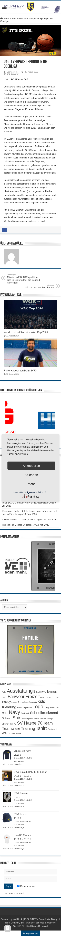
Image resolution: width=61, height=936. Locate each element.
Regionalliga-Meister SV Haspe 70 (19, 525)
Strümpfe (5, 724)
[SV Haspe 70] (30, 7)
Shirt (17, 717)
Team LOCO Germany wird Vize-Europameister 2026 (28, 502)
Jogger (14, 702)
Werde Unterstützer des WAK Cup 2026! (26, 332)
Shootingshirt (27, 719)
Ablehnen (31, 475)
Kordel (19, 708)
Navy (14, 712)
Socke (36, 719)
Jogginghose (23, 702)
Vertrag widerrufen (30, 933)
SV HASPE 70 (20, 926)
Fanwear (16, 696)
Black (53, 691)
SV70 (13, 723)
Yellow (18, 734)
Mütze (5, 713)
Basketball (17, 18)
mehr (31, 484)
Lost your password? (14, 893)
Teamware (11, 728)
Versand (21, 761)
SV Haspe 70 (29, 723)
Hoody (6, 701)
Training (28, 728)
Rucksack (25, 713)
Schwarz (7, 718)
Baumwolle (41, 691)
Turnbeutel (52, 729)
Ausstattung (20, 691)
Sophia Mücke (12, 72)
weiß (6, 733)
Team (48, 723)
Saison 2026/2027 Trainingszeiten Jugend (22, 519)
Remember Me (27, 886)
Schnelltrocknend (44, 713)
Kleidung (9, 707)
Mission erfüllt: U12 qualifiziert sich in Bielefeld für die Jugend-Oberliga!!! (24, 279)
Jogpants (33, 702)
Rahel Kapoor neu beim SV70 (20, 370)
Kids (41, 701)
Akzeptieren (31, 465)
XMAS (12, 734)
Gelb (42, 697)
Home (6, 18)
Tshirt (41, 728)
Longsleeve (49, 707)
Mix (57, 708)
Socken (42, 719)
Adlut (4, 692)
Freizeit (32, 696)
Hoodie (55, 697)
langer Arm (27, 708)
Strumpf (49, 719)
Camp (4, 697)
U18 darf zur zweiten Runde (39, 286)
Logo (37, 706)
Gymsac (48, 697)
